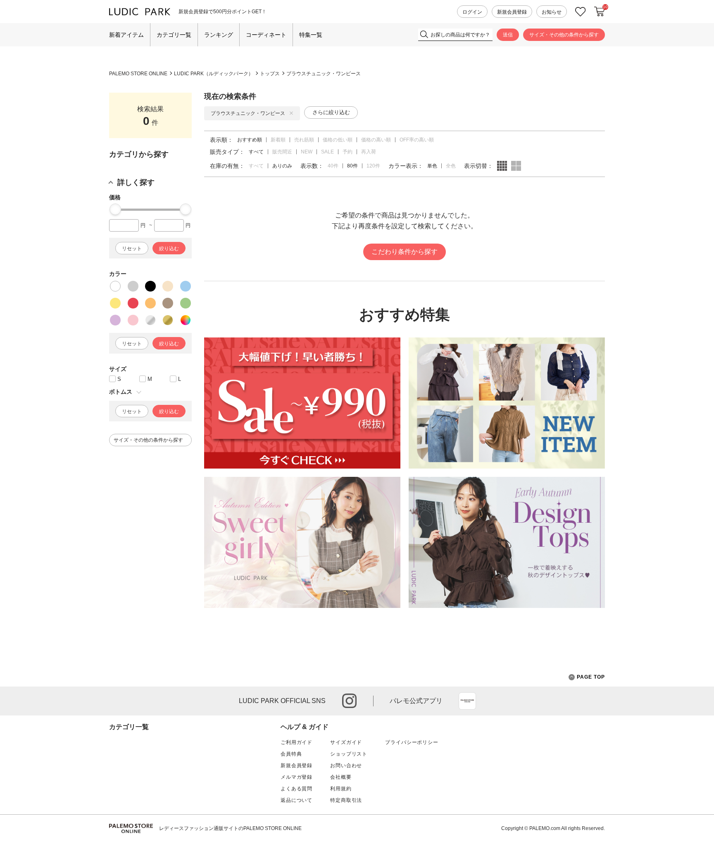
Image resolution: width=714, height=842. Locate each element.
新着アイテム (126, 34)
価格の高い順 (376, 140)
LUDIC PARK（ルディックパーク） (213, 73)
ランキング (218, 34)
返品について (296, 800)
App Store (467, 701)
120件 (373, 166)
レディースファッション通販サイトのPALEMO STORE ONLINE (230, 828)
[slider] (115, 209)
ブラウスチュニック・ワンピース (323, 73)
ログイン (472, 12)
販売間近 (282, 152)
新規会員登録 (512, 12)
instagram (349, 701)
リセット (132, 248)
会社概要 (340, 777)
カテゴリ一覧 (174, 34)
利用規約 (340, 789)
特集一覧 (310, 34)
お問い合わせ (346, 765)
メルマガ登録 (296, 777)
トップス (270, 73)
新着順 (278, 140)
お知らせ (552, 12)
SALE (327, 152)
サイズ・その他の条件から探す (564, 35)
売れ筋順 (304, 140)
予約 (347, 152)
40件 (333, 166)
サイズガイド (346, 742)
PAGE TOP (591, 677)
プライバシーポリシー (411, 742)
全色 (451, 166)
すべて (256, 166)
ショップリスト (348, 754)
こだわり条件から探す (404, 251)
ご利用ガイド (296, 742)
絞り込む (169, 248)
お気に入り (580, 12)
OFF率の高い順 (417, 140)
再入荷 (368, 152)
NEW (306, 152)
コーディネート (266, 34)
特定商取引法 (346, 800)
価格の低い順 (337, 140)
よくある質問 (296, 789)
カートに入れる (599, 12)
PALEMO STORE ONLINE (138, 73)
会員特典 (291, 754)
